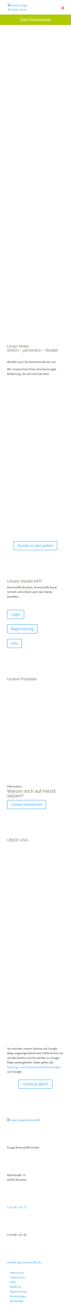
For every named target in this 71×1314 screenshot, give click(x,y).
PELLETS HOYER (19, 728)
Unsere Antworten (26, 804)
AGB (12, 1282)
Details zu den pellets (35, 545)
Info (14, 643)
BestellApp (16, 1301)
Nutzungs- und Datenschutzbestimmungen (34, 1067)
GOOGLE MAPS (35, 1084)
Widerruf (15, 1287)
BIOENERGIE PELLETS (23, 731)
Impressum (17, 1272)
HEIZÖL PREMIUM (19, 708)
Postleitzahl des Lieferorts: (25, 396)
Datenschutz (17, 1277)
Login (15, 614)
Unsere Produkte (22, 192)
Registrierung (22, 628)
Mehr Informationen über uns (35, 1009)
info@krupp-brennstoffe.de (24, 1262)
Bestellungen (18, 1296)
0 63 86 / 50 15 (17, 1207)
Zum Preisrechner (35, 19)
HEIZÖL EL (14, 705)
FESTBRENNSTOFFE (22, 751)
